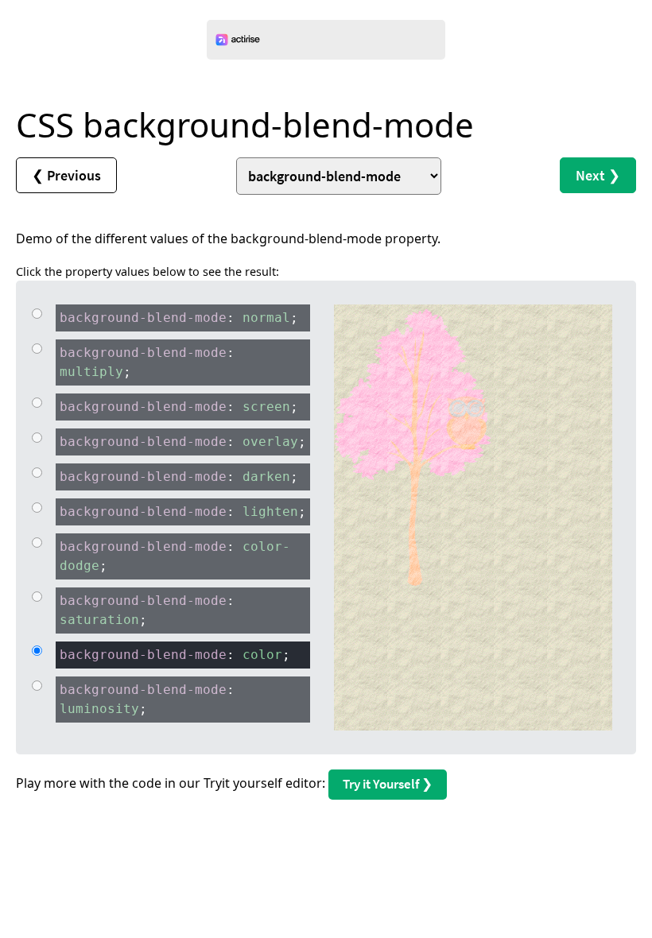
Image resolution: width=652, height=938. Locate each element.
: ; (179, 317)
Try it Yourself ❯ (388, 784)
